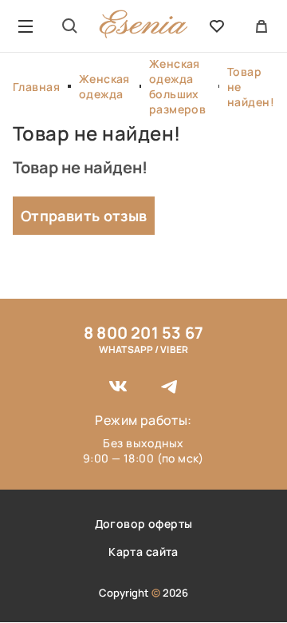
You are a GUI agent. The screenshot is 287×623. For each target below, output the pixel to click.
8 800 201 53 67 (143, 332)
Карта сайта (143, 551)
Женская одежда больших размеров (177, 86)
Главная (36, 86)
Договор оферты (144, 523)
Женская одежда (104, 86)
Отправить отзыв (84, 215)
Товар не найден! (250, 86)
